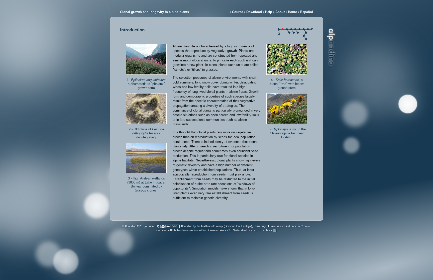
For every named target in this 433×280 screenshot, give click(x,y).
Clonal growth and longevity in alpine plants (154, 12)
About (280, 12)
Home (292, 12)
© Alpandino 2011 (132, 226)
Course (237, 12)
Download (254, 12)
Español (306, 12)
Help (268, 12)
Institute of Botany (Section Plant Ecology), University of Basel (238, 226)
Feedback (266, 230)
